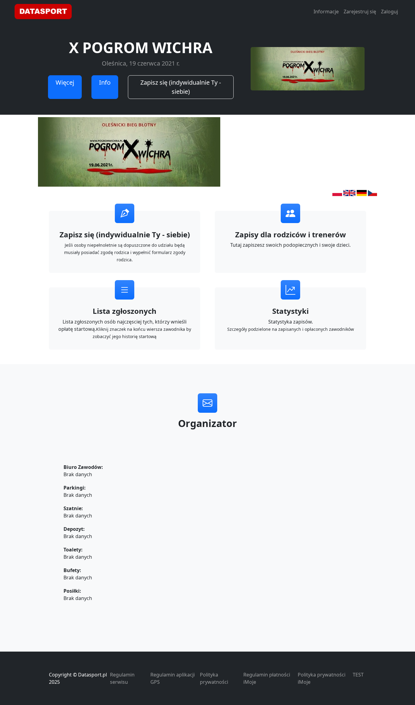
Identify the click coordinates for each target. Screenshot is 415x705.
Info (105, 82)
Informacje (326, 11)
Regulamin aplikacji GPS (172, 678)
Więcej (65, 82)
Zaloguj (389, 11)
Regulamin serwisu (122, 678)
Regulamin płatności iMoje (266, 678)
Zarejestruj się (360, 11)
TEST (358, 674)
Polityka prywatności (214, 678)
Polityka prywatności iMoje (321, 678)
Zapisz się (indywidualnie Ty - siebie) (180, 87)
